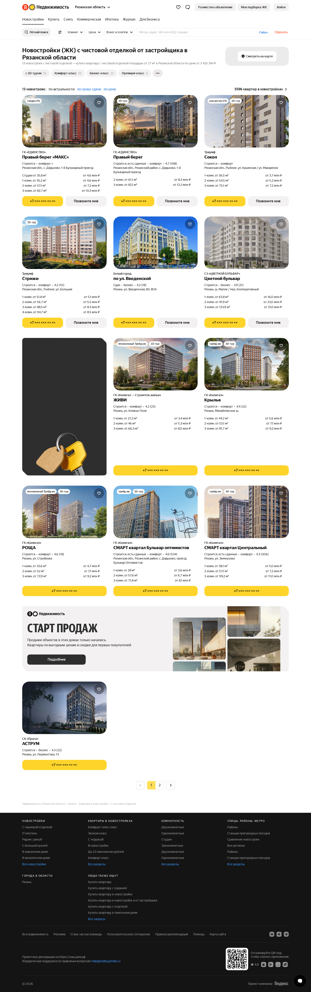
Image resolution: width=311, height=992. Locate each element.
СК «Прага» (30, 738)
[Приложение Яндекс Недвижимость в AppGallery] (278, 964)
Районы (232, 827)
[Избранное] (178, 7)
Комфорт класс (98, 858)
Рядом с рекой (32, 839)
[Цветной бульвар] (246, 242)
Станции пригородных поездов (248, 833)
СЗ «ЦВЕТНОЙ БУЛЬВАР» (222, 273)
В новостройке (98, 845)
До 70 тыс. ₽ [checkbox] (41, 398)
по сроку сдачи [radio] (89, 89)
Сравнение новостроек (243, 839)
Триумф (209, 152)
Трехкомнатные (172, 845)
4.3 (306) (262, 554)
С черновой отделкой (37, 827)
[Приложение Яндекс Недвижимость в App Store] (263, 964)
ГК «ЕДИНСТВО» (34, 152)
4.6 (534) (171, 554)
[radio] (160, 785)
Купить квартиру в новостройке (110, 894)
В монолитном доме (36, 858)
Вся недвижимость (35, 934)
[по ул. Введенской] (155, 242)
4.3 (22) (57, 750)
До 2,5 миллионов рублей (106, 851)
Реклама (59, 934)
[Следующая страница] (170, 785)
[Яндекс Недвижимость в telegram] (286, 934)
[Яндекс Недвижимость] (45, 7)
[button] (187, 7)
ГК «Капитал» (213, 395)
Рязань (27, 882)
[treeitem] (34, 19)
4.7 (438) (171, 163)
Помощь (199, 934)
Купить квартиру (99, 882)
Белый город (122, 273)
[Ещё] (158, 73)
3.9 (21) (239, 285)
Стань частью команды (86, 934)
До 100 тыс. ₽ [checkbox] (69, 398)
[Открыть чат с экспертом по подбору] (300, 981)
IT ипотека (29, 833)
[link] (281, 7)
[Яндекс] (281, 983)
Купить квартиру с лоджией (107, 888)
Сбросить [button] (281, 32)
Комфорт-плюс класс (102, 827)
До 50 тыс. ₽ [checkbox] (69, 386)
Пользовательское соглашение (128, 934)
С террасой (95, 839)
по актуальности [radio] (62, 89)
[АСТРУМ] (64, 708)
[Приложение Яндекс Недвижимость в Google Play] (270, 964)
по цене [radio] (110, 89)
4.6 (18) (59, 554)
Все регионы (236, 845)
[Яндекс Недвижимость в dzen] (279, 934)
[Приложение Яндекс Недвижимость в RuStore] (285, 964)
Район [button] (263, 32)
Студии (166, 839)
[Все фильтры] (60, 32)
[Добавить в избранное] (99, 103)
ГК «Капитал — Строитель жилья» (137, 395)
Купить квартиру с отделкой (107, 906)
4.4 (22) (241, 406)
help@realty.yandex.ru (106, 961)
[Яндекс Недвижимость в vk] (271, 934)
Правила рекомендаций (171, 934)
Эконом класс (97, 833)
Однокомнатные (172, 833)
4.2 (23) (150, 406)
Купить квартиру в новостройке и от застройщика (122, 900)
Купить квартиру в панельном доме (113, 912)
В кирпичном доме (35, 851)
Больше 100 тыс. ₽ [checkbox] (45, 410)
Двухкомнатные (172, 827)
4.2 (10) (59, 285)
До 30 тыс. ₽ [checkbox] (41, 386)
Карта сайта (218, 934)
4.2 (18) (141, 285)
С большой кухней (34, 845)
